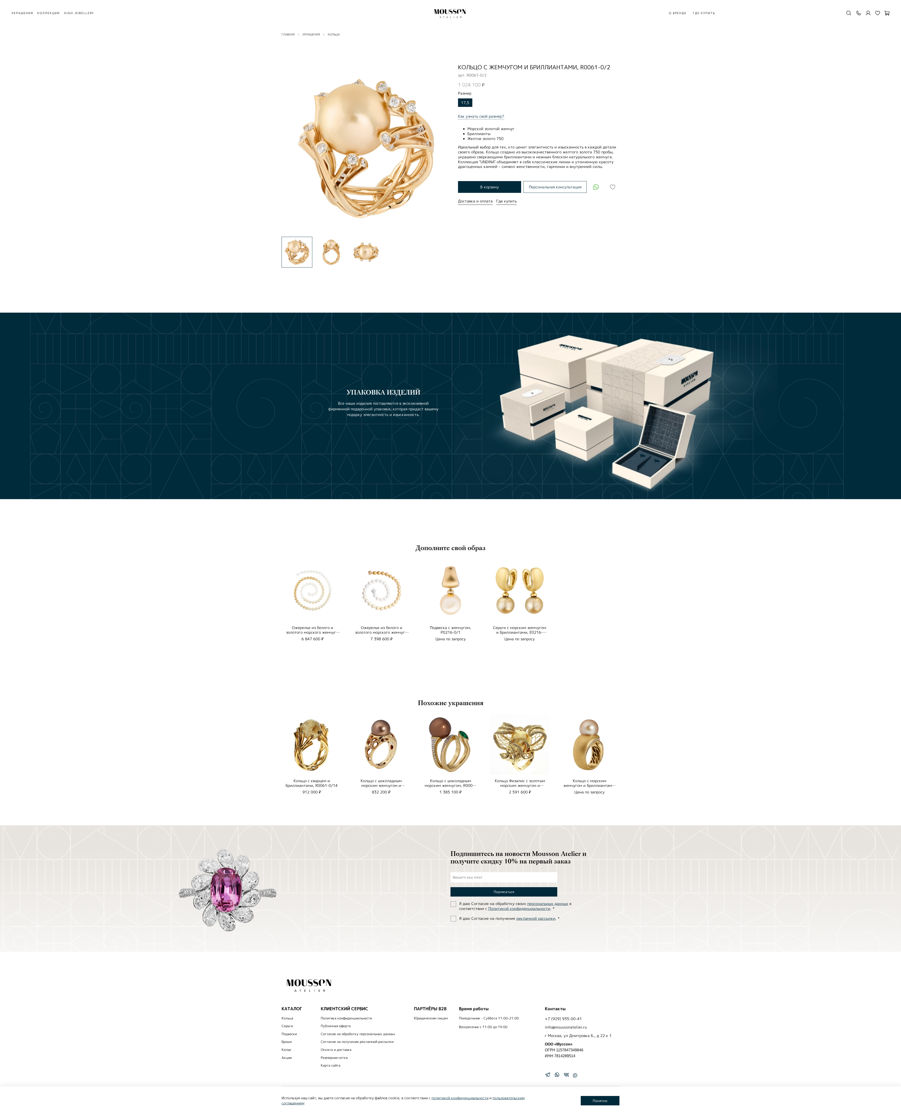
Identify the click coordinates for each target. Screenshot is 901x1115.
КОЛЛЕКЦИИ (48, 13)
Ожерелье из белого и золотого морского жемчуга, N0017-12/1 (381, 632)
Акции (287, 1057)
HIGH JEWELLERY (79, 13)
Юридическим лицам (431, 1018)
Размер (464, 93)
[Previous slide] (289, 148)
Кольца (334, 34)
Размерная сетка (334, 1057)
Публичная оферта (336, 1026)
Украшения (311, 34)
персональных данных (547, 903)
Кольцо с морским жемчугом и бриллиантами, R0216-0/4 (589, 785)
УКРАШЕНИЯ (22, 13)
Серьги (287, 1026)
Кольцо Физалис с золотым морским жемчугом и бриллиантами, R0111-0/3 (520, 785)
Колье (286, 1049)
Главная (288, 34)
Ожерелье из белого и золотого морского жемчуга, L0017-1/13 (312, 632)
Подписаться (504, 892)
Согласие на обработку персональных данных (358, 1034)
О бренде (678, 13)
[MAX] (575, 1075)
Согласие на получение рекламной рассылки (357, 1041)
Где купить (704, 13)
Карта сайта (330, 1065)
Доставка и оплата (475, 201)
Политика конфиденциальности (346, 1018)
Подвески (289, 1034)
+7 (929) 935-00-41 (563, 1018)
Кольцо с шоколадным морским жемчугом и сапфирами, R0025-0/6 (381, 785)
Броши (287, 1041)
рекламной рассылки (535, 918)
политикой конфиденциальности (460, 1098)
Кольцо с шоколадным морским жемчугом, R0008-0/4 (451, 785)
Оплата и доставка (336, 1049)
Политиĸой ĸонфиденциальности (519, 908)
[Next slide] (443, 148)
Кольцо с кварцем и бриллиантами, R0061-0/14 (312, 783)
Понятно (600, 1100)
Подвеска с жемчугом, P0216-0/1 (450, 630)
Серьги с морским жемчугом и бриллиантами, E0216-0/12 (519, 632)
